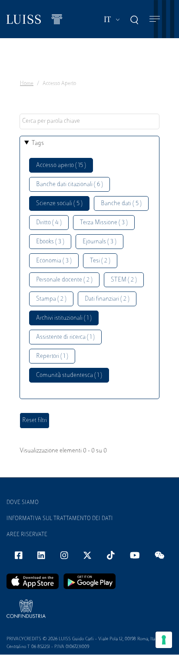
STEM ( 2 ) (124, 280)
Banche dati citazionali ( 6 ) (69, 184)
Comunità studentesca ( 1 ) (69, 375)
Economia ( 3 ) (54, 261)
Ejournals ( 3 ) (99, 242)
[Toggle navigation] (154, 19)
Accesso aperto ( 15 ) (61, 165)
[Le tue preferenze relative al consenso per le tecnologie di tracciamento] (164, 640)
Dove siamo (23, 502)
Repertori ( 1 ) (52, 356)
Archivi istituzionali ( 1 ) (64, 318)
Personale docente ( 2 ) (64, 280)
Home (26, 83)
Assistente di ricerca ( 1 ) (65, 337)
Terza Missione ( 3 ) (104, 222)
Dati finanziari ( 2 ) (107, 299)
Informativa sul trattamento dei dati (60, 518)
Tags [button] (38, 143)
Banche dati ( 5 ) (121, 203)
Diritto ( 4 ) (49, 222)
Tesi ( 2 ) (100, 261)
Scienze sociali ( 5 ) (59, 203)
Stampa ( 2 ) (51, 299)
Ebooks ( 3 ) (50, 242)
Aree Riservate (27, 534)
